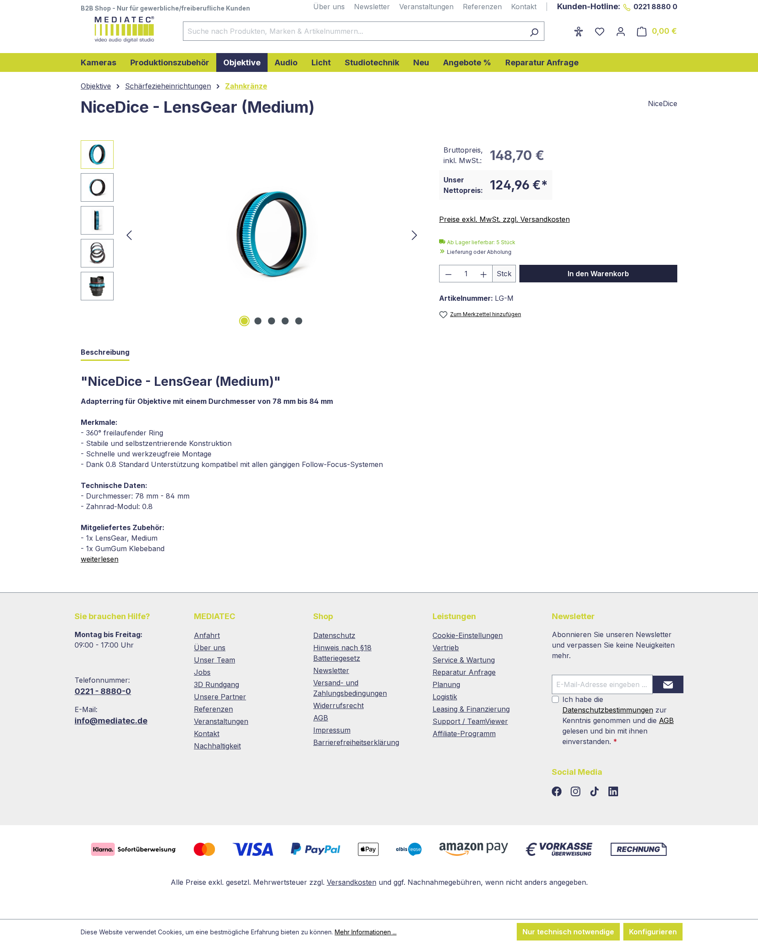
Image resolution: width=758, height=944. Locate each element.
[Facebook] (558, 791)
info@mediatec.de (111, 720)
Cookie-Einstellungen (468, 635)
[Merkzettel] (599, 31)
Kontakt (523, 6)
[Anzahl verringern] (448, 273)
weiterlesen (99, 559)
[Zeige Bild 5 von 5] (298, 320)
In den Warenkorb (598, 273)
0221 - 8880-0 (103, 691)
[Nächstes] (414, 235)
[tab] (105, 353)
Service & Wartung (464, 659)
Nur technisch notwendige (568, 931)
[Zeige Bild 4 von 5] (285, 320)
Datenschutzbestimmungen (607, 709)
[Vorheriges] (129, 235)
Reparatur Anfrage (464, 672)
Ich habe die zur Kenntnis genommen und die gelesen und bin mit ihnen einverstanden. (618, 720)
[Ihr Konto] (620, 31)
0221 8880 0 (655, 6)
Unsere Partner (220, 696)
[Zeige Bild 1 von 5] (244, 320)
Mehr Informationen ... (366, 932)
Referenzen (482, 6)
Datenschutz (334, 635)
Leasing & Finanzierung (471, 709)
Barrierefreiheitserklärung (356, 742)
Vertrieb (446, 647)
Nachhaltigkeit (217, 745)
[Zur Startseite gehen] (123, 29)
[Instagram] (577, 791)
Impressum (331, 730)
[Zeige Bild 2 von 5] (257, 320)
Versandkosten (351, 882)
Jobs (202, 672)
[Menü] (562, 28)
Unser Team (214, 659)
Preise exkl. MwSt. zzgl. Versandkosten (504, 219)
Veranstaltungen (426, 6)
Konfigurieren (653, 931)
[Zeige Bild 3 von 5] (271, 320)
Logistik (445, 696)
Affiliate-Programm (464, 733)
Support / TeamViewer (470, 721)
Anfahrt (207, 635)
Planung (446, 684)
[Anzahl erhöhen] (484, 273)
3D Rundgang (216, 684)
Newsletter (372, 6)
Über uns (329, 6)
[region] (251, 234)
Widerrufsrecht (338, 705)
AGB (320, 717)
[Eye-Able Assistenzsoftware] (578, 31)
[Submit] (668, 684)
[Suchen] (534, 31)
